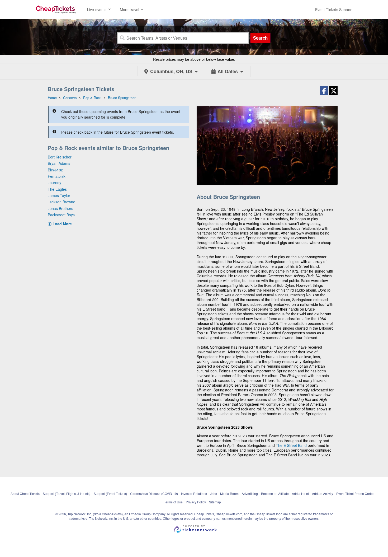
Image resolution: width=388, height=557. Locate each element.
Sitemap (215, 502)
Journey (54, 182)
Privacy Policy (196, 502)
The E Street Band (291, 445)
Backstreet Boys (61, 214)
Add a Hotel (300, 493)
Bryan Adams (59, 163)
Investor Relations (194, 493)
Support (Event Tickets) (110, 493)
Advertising (250, 493)
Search (260, 38)
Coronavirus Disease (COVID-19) (154, 493)
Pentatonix (56, 176)
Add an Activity (322, 493)
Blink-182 (55, 169)
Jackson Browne (61, 201)
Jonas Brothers (60, 208)
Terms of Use (173, 502)
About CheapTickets (25, 493)
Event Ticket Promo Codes (355, 493)
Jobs (213, 493)
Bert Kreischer (60, 157)
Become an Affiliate (275, 493)
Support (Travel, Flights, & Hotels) (67, 493)
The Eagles (57, 189)
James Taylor (59, 195)
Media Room (229, 493)
